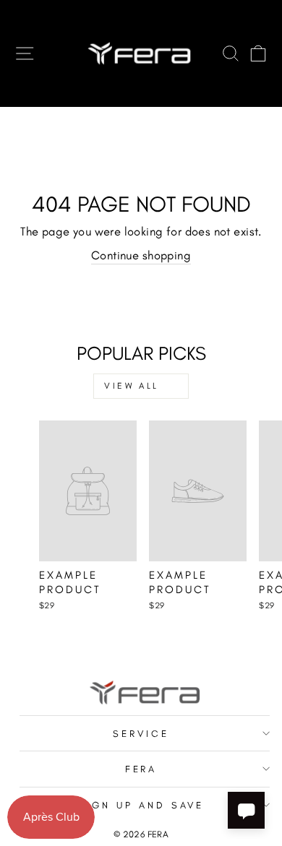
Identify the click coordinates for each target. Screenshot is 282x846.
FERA (141, 768)
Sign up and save (141, 805)
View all (131, 386)
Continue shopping (141, 255)
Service (141, 733)
